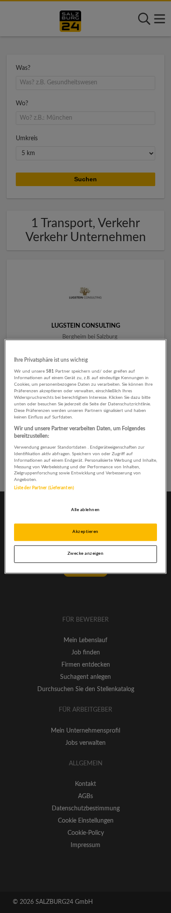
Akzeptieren (85, 532)
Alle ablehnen (85, 510)
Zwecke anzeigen (85, 554)
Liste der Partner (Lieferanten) (44, 488)
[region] (85, 456)
